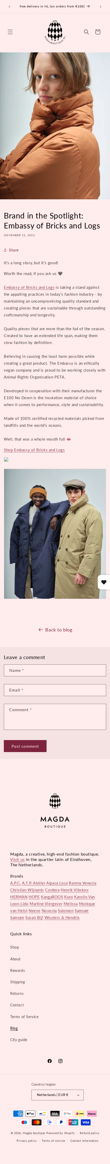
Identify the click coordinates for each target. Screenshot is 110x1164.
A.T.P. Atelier (33, 883)
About (15, 959)
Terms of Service (24, 1017)
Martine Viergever (46, 903)
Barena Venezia (82, 883)
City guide (18, 1040)
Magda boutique (34, 1132)
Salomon (65, 910)
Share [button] (14, 250)
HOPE (34, 896)
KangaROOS (52, 896)
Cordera (52, 890)
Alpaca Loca (57, 883)
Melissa (71, 903)
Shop (14, 947)
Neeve (34, 910)
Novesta (49, 910)
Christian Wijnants (27, 890)
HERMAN (19, 896)
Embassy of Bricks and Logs (29, 287)
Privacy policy (27, 1140)
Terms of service (53, 1140)
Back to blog (58, 629)
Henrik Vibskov (75, 890)
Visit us (17, 859)
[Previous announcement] (9, 6)
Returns (17, 993)
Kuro (68, 896)
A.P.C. (15, 883)
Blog (14, 1028)
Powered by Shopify (60, 1132)
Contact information (84, 1140)
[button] (10, 32)
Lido (24, 903)
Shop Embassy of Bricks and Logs (34, 449)
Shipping (17, 982)
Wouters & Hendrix (62, 917)
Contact (17, 1005)
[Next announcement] (100, 6)
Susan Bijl (34, 917)
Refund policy (89, 1133)
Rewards (17, 970)
